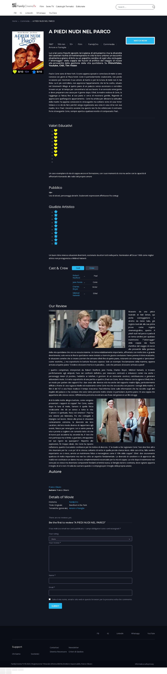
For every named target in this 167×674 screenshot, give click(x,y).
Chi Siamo (16, 654)
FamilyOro (93, 44)
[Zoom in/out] (20, 669)
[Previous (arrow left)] (2, 672)
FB (15, 13)
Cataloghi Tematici (65, 6)
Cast (78, 268)
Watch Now (140, 40)
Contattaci (54, 647)
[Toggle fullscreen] (14, 669)
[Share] (8, 669)
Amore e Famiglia (76, 508)
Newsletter (74, 647)
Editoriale (80, 6)
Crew (91, 268)
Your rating (53, 533)
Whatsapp (41, 13)
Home (14, 21)
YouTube (53, 13)
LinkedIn (29, 13)
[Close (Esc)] (2, 669)
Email (52, 587)
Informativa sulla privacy (144, 664)
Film (42, 6)
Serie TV (50, 6)
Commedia (24, 21)
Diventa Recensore (58, 651)
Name (52, 575)
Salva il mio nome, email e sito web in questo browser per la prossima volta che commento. (92, 599)
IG (21, 13)
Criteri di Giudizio (76, 651)
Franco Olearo (55, 487)
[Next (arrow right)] (8, 672)
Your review (55, 542)
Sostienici (35, 654)
